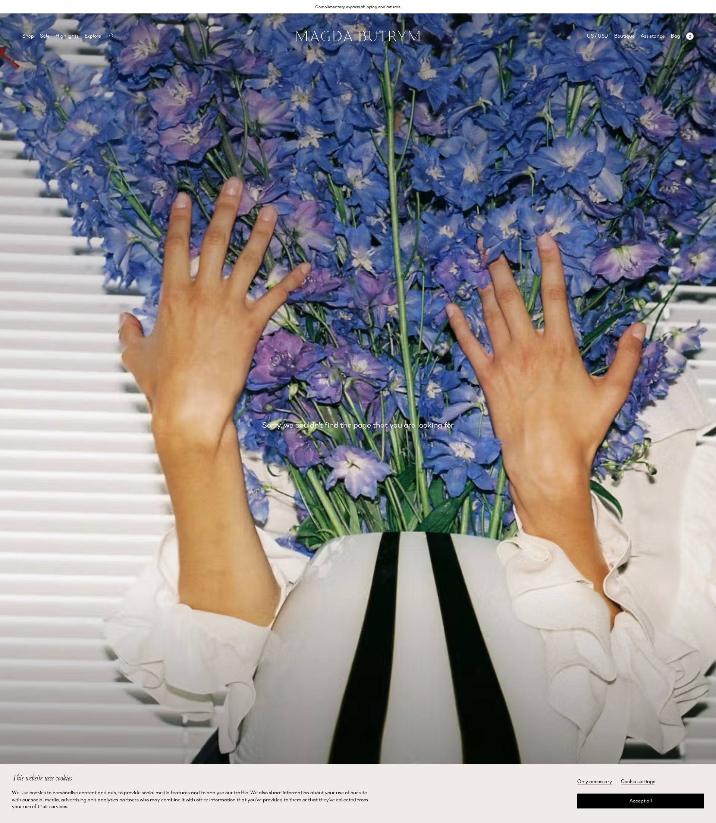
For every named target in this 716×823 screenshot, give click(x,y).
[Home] (358, 36)
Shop (28, 36)
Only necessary (594, 781)
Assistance (653, 36)
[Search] (111, 36)
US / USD (597, 36)
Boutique (624, 36)
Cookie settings (638, 781)
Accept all (640, 801)
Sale (45, 36)
